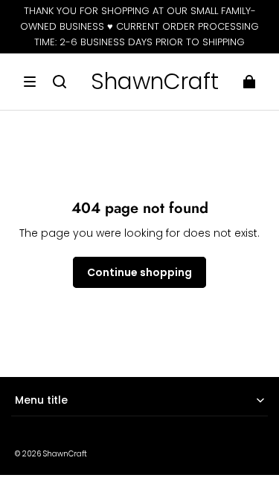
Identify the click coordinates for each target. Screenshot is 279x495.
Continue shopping (139, 272)
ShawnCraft (65, 453)
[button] (30, 81)
